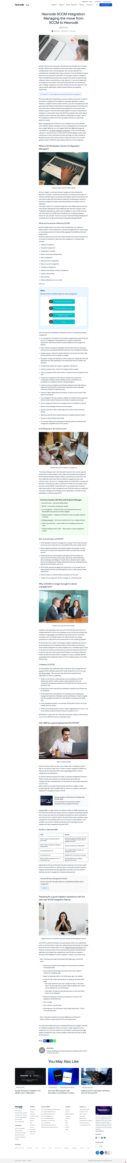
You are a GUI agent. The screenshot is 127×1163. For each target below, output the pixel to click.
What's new (85, 1)
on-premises (42, 657)
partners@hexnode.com (49, 1127)
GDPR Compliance (69, 1114)
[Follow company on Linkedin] (102, 1137)
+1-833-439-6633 (107, 1)
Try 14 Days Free (105, 5)
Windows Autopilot (47, 520)
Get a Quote (82, 1116)
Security (67, 1111)
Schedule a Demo (84, 1111)
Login (101, 1146)
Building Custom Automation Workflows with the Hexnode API (95, 1092)
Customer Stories (34, 1116)
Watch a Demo (83, 1114)
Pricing (68, 5)
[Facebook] (44, 1040)
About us (67, 1109)
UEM (73, 128)
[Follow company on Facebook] (96, 1137)
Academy (32, 1125)
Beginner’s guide (63, 27)
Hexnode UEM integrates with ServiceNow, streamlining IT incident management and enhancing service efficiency (61, 1092)
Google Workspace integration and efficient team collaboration (27, 1092)
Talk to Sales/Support (84, 1109)
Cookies (29, 1160)
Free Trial (32, 1133)
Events (67, 1125)
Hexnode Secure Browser (21, 1115)
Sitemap (67, 1118)
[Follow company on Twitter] (99, 1137)
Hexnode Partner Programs (86, 1120)
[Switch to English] (125, 1162)
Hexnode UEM (43, 810)
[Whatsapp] (54, 1040)
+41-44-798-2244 (47, 1118)
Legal (66, 1129)
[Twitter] (48, 1040)
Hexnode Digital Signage (20, 1117)
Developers (32, 1129)
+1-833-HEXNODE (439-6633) (50, 1109)
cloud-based (68, 771)
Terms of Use (18, 1160)
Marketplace (33, 1131)
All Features (32, 1109)
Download (44, 888)
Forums (31, 1127)
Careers (67, 1127)
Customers (32, 1114)
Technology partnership (85, 1125)
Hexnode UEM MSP (19, 1121)
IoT (80, 639)
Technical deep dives (87, 1087)
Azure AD (67, 232)
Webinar (32, 1120)
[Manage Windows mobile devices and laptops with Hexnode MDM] (63, 800)
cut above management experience (60, 130)
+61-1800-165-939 (48, 1114)
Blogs (27, 5)
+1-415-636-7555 (48, 1120)
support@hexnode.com (48, 1125)
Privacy (24, 1160)
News (66, 1122)
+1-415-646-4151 (45, 1122)
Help (31, 1122)
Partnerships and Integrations (67, 1087)
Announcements (53, 1087)
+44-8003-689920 (48, 1111)
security (41, 671)
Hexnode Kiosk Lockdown (21, 1112)
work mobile (50, 634)
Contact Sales (97, 1)
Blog (66, 1120)
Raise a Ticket (83, 1118)
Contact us (68, 1116)
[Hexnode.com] (19, 5)
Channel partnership (84, 1122)
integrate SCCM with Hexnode (73, 947)
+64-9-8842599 (47, 1116)
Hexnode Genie (18, 1119)
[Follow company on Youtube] (105, 1137)
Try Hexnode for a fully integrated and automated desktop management (60, 94)
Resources (32, 1118)
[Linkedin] (51, 1040)
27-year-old (47, 123)
